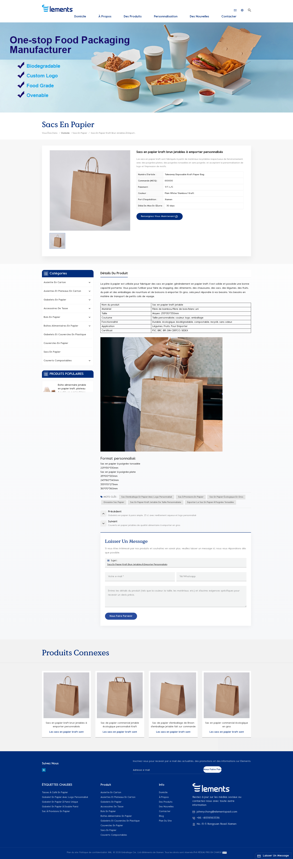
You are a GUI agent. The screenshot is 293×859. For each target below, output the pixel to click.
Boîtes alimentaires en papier (61, 326)
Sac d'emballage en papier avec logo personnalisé (146, 497)
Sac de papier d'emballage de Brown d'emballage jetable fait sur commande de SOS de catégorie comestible (173, 725)
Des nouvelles (199, 16)
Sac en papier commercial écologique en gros (226, 725)
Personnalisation (165, 16)
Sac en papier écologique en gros (226, 497)
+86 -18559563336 (208, 818)
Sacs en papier (80, 133)
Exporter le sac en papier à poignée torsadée (210, 502)
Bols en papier (52, 317)
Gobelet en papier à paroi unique (60, 802)
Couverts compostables (58, 360)
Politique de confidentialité (93, 853)
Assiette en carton (55, 282)
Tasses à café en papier (55, 792)
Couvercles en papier (56, 343)
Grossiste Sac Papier (113, 502)
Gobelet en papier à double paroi (60, 807)
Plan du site (165, 821)
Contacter (228, 16)
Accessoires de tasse (56, 308)
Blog (161, 816)
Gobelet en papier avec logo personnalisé (65, 797)
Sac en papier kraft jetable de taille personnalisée (155, 502)
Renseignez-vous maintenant (158, 216)
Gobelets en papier (55, 300)
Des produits (133, 16)
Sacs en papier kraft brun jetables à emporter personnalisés (137, 565)
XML (110, 853)
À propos (104, 16)
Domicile (80, 16)
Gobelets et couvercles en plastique (65, 334)
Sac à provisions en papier (190, 497)
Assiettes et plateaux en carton (62, 291)
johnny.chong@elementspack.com (217, 812)
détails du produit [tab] (114, 273)
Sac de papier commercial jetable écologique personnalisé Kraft (120, 725)
